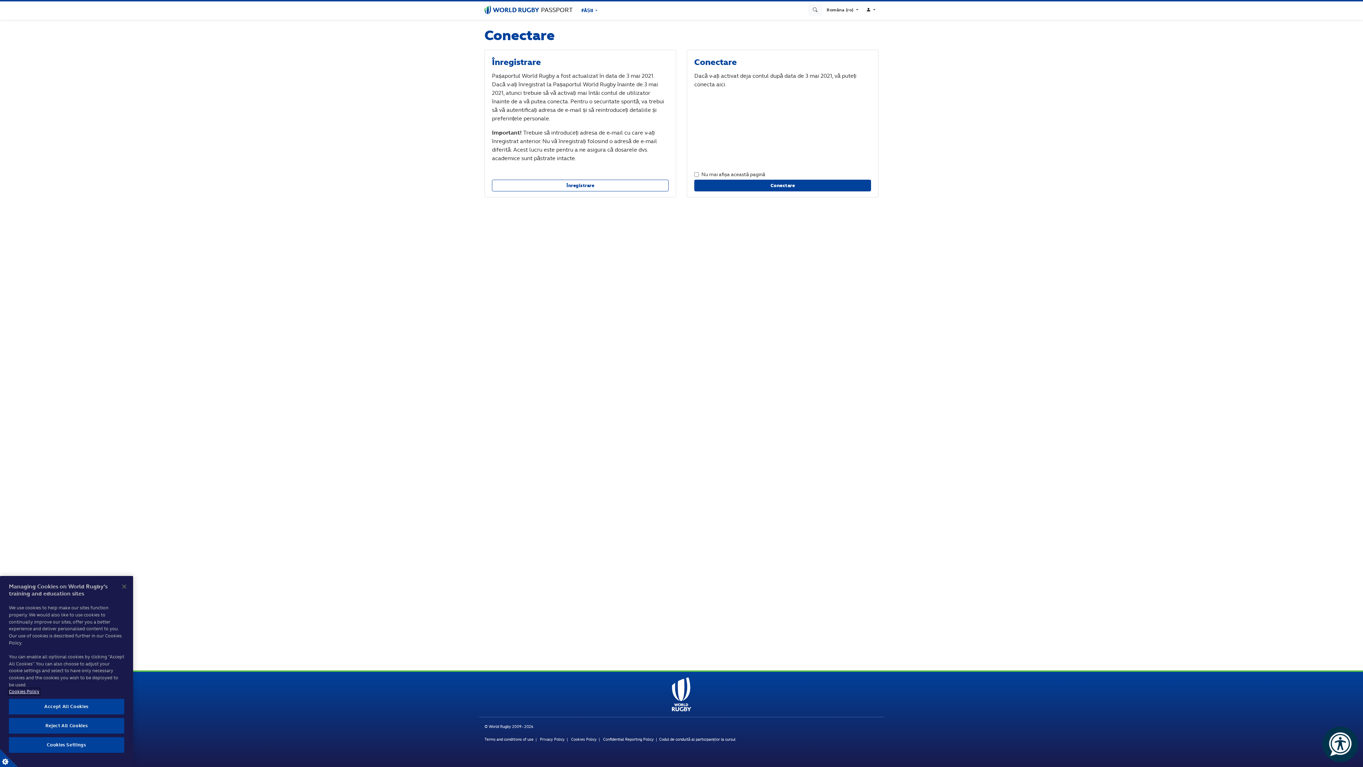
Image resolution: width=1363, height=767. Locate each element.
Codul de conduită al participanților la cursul (697, 739)
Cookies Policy (584, 739)
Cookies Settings (9, 758)
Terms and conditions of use (509, 739)
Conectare (783, 186)
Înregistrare (580, 186)
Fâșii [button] (587, 10)
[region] (66, 671)
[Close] (124, 586)
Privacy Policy (552, 739)
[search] (815, 10)
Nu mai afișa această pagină (733, 174)
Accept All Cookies (66, 706)
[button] (842, 10)
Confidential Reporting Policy (629, 739)
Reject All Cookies (66, 726)
